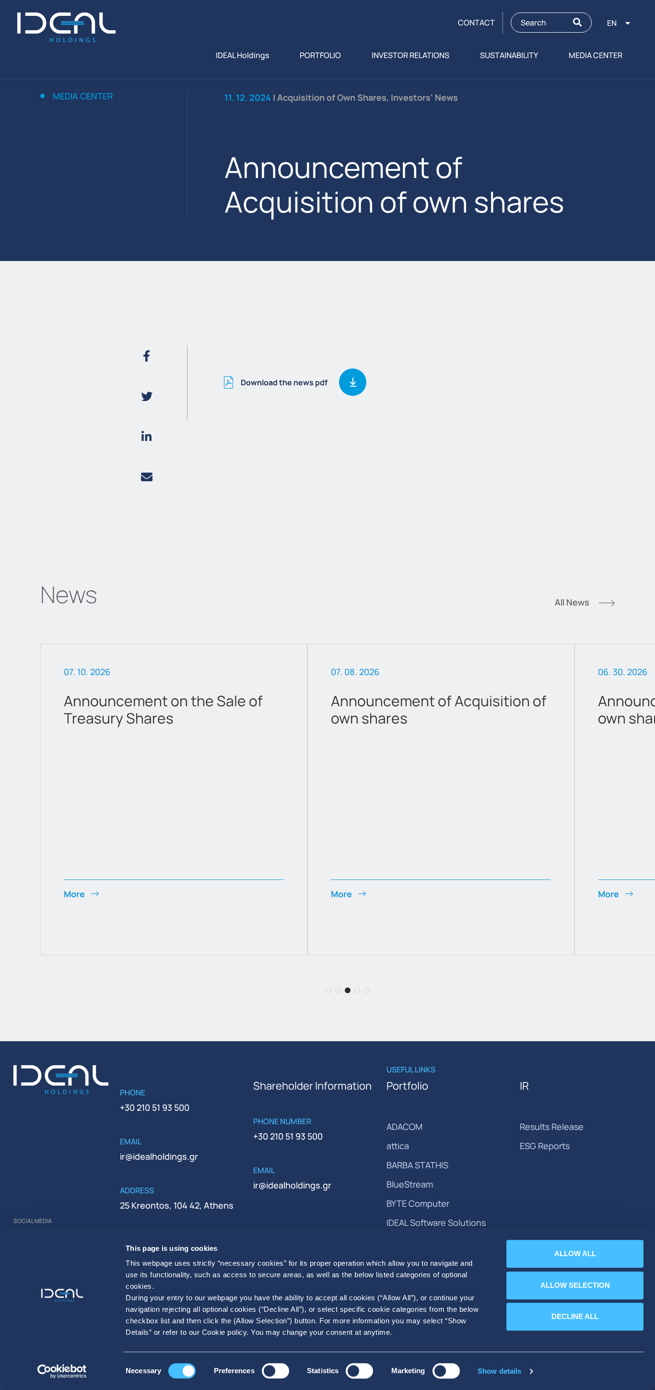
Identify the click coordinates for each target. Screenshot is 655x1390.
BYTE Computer (417, 1203)
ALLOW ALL (575, 1253)
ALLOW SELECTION (575, 1285)
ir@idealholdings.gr (159, 1156)
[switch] (275, 1370)
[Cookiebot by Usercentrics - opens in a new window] (62, 1371)
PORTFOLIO (320, 55)
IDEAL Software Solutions (436, 1222)
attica (397, 1146)
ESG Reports (545, 1146)
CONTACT (476, 22)
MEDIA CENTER (595, 55)
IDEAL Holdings (242, 55)
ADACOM (404, 1126)
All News (573, 603)
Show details (499, 1371)
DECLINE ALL (574, 1316)
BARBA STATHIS (417, 1165)
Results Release (552, 1126)
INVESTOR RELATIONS (410, 55)
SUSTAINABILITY (509, 55)
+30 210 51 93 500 (154, 1107)
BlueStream (409, 1184)
